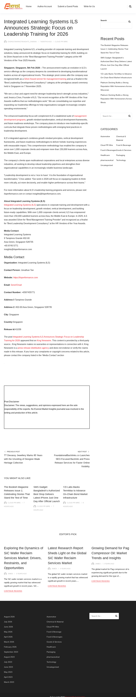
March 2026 (9, 642)
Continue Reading (13, 591)
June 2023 (8, 667)
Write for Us (89, 6)
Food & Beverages (108, 150)
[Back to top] (133, 694)
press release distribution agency (33, 348)
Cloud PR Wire (61, 42)
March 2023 (9, 682)
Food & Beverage (123, 145)
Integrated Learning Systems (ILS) (20, 205)
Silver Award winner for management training (45, 79)
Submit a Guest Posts (68, 6)
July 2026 (8, 622)
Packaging (120, 155)
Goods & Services (123, 150)
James (10, 574)
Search (104, 20)
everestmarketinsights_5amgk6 (22, 42)
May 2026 (8, 632)
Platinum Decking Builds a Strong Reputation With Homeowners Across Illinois (116, 98)
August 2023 (9, 657)
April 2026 (8, 637)
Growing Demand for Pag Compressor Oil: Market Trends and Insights (110, 553)
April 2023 (8, 677)
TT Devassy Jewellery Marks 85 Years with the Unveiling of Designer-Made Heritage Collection (23, 459)
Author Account (44, 6)
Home (29, 6)
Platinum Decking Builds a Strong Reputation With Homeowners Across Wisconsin (116, 86)
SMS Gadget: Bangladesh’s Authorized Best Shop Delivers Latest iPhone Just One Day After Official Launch (46, 494)
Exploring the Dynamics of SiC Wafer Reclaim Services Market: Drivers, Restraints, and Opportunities (23, 558)
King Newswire (44, 340)
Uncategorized (107, 165)
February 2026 (10, 647)
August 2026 (9, 617)
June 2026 (8, 627)
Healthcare (105, 155)
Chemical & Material (55, 622)
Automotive (105, 136)
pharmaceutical (107, 160)
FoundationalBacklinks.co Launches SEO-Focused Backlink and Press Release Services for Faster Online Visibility (72, 461)
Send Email (16, 285)
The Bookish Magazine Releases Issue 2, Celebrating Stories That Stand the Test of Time (114, 49)
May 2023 (8, 672)
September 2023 (11, 652)
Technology (121, 160)
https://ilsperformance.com (25, 277)
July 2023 (8, 662)
